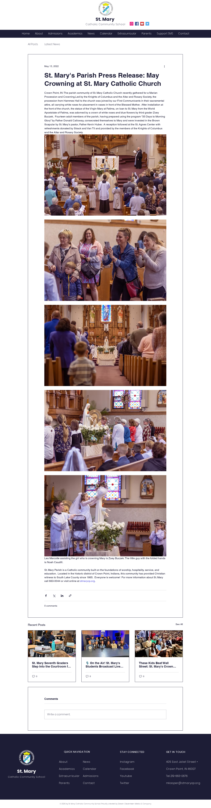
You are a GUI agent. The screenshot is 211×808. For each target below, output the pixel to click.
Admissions (91, 776)
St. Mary (105, 19)
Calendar (89, 769)
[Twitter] (147, 24)
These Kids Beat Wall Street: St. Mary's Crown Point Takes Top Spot (156, 664)
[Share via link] (70, 595)
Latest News (52, 44)
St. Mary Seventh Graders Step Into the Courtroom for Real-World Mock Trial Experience (51, 664)
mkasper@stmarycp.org (183, 783)
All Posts (33, 44)
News (86, 762)
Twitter (125, 783)
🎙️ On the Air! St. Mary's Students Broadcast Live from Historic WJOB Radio (104, 664)
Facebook (127, 769)
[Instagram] (131, 24)
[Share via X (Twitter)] (54, 595)
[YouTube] (142, 24)
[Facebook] (137, 24)
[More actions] (164, 66)
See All (179, 624)
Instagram (127, 762)
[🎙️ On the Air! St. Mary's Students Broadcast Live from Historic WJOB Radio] (105, 643)
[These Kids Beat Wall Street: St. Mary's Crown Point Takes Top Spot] (159, 643)
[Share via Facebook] (45, 595)
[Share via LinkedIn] (62, 595)
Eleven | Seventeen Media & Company (134, 803)
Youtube (126, 776)
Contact (89, 783)
